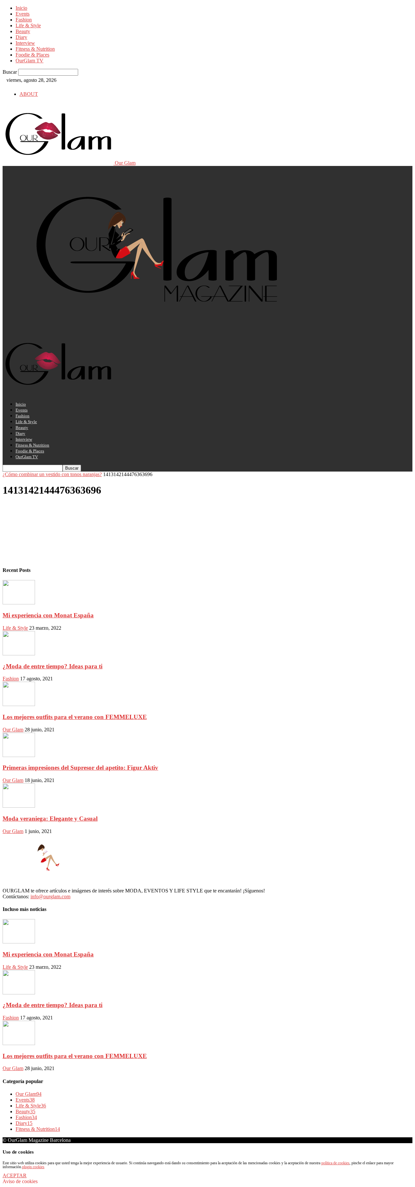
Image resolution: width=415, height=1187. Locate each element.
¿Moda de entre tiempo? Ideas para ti (52, 666)
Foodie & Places (32, 54)
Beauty (23, 31)
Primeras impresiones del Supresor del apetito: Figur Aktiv (80, 767)
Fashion (24, 19)
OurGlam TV (29, 60)
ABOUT (28, 94)
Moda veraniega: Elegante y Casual (50, 818)
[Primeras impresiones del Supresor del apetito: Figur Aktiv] (19, 755)
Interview (25, 43)
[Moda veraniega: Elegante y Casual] (19, 806)
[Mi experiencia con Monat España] (19, 602)
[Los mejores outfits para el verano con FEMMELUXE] (19, 704)
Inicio (21, 8)
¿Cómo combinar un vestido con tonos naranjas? (52, 474)
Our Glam (13, 729)
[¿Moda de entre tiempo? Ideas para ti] (19, 653)
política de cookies (335, 1163)
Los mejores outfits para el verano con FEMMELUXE (75, 716)
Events (23, 14)
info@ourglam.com (50, 896)
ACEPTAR (15, 1175)
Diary (21, 37)
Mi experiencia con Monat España (48, 615)
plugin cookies (33, 1167)
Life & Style (28, 25)
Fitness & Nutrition (35, 49)
